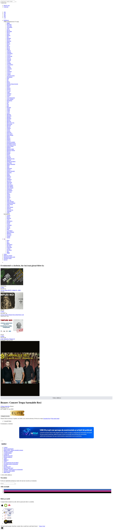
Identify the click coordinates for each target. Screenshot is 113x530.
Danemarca (9, 221)
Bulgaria (9, 218)
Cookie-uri (6, 454)
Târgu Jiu (9, 183)
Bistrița (8, 35)
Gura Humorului (11, 97)
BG (5, 15)
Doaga (8, 82)
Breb (8, 45)
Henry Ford (42, 526)
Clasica (8, 248)
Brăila (8, 42)
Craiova (9, 73)
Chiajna (9, 57)
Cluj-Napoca (10, 64)
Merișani (9, 121)
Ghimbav (9, 93)
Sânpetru (9, 160)
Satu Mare (9, 162)
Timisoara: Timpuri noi (8, 339)
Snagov (8, 178)
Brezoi (8, 46)
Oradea (8, 131)
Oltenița (9, 128)
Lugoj (8, 113)
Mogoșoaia (9, 124)
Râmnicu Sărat (10, 149)
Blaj (8, 37)
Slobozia (9, 176)
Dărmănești (9, 77)
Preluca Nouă (10, 146)
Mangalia (9, 115)
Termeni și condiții (8, 451)
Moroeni (9, 125)
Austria (8, 215)
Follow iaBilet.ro (57, 398)
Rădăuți (9, 147)
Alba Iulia (9, 25)
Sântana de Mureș (11, 161)
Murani (8, 127)
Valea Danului (10, 201)
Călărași (9, 50)
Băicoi (8, 32)
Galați (8, 92)
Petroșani (9, 132)
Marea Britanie (10, 232)
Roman (8, 156)
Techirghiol (9, 190)
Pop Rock (9, 250)
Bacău (8, 30)
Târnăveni (9, 189)
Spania (8, 237)
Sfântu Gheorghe (11, 164)
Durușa (8, 85)
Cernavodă (9, 56)
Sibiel (8, 165)
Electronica (9, 244)
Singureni (9, 172)
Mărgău (9, 117)
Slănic (8, 174)
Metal (8, 243)
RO (5, 12)
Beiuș (8, 34)
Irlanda (8, 228)
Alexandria (9, 27)
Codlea (8, 66)
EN (5, 13)
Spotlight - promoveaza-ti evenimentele (13, 469)
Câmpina (9, 52)
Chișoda (9, 60)
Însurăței (9, 107)
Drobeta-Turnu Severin (12, 84)
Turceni (8, 197)
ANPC (5, 461)
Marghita (9, 118)
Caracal (8, 55)
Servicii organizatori (8, 448)
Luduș (8, 111)
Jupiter (8, 109)
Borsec (8, 39)
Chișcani (9, 59)
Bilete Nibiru (7, 472)
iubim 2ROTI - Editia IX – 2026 (11, 290)
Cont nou (6, 7)
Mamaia (9, 114)
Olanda (8, 236)
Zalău (8, 212)
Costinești (9, 71)
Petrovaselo (9, 133)
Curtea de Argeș (11, 75)
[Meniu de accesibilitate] (2, 528)
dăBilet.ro (6, 459)
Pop (8, 241)
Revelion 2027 (7, 466)
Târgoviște (9, 182)
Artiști (5, 458)
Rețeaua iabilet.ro (8, 457)
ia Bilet (2, 287)
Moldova (9, 233)
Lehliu (8, 110)
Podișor (8, 140)
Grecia (8, 226)
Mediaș (8, 120)
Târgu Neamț (10, 187)
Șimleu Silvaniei (11, 171)
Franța (8, 223)
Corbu (8, 70)
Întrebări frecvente (8, 455)
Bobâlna (9, 38)
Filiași (8, 86)
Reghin (8, 153)
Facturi (5, 465)
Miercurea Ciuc (10, 122)
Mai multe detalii (55, 418)
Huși (8, 102)
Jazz (8, 251)
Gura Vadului (10, 99)
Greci (8, 96)
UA (5, 17)
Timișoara (9, 192)
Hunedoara (9, 100)
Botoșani (9, 41)
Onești (8, 129)
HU (5, 16)
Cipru (8, 219)
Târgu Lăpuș (10, 185)
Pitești (8, 136)
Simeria (8, 169)
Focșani (9, 91)
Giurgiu (9, 95)
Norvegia (9, 234)
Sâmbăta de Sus (10, 158)
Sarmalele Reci (47, 418)
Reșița (8, 154)
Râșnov (8, 151)
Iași (7, 103)
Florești (8, 88)
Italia (8, 229)
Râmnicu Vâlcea (11, 150)
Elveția (8, 222)
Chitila (8, 61)
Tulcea (8, 196)
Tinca (8, 193)
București (9, 24)
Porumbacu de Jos (11, 143)
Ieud (8, 104)
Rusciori (9, 157)
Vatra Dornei (10, 207)
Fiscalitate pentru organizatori (11, 464)
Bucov (8, 48)
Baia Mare (9, 31)
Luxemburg (9, 230)
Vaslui (8, 205)
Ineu (8, 106)
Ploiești (8, 139)
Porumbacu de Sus (11, 144)
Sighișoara (9, 168)
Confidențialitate (8, 453)
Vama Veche (10, 204)
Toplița (8, 194)
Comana (9, 67)
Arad (8, 28)
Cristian (9, 74)
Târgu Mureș (10, 186)
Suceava (9, 180)
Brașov (8, 43)
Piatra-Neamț (10, 135)
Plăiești (8, 138)
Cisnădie (9, 63)
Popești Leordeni (11, 142)
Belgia (8, 216)
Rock (8, 240)
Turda (8, 198)
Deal (8, 78)
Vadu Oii (9, 200)
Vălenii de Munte (11, 203)
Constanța (9, 68)
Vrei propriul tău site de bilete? (11, 462)
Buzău (8, 49)
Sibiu (8, 167)
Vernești (9, 208)
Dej (8, 79)
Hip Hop (9, 246)
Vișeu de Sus (10, 210)
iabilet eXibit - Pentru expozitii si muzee (13, 450)
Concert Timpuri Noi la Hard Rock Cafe (12, 314)
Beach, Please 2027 (8, 468)
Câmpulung (9, 53)
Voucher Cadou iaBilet (9, 471)
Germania (9, 225)
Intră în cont (7, 5)
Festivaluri (9, 247)
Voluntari (9, 211)
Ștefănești (9, 179)
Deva (8, 81)
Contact (5, 447)
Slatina (8, 175)
